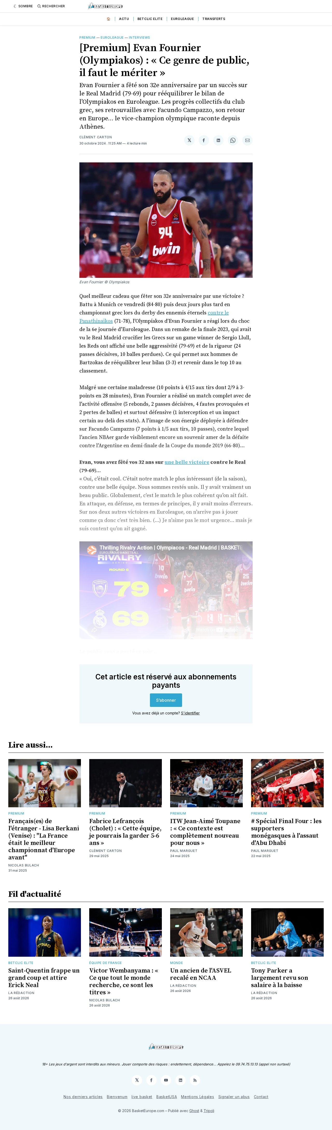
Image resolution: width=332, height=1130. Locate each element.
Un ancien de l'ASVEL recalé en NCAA (200, 974)
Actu (124, 19)
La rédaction (21, 993)
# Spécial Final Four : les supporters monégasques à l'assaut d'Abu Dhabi (286, 832)
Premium (87, 37)
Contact (261, 1096)
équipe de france (105, 963)
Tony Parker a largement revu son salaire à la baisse (279, 978)
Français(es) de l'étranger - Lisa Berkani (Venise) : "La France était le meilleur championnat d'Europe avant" (43, 839)
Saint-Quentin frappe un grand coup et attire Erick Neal (44, 978)
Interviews (139, 37)
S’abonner (166, 700)
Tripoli (209, 1110)
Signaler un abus (234, 1096)
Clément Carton (95, 137)
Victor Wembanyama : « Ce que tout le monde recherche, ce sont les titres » (123, 981)
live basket (142, 1096)
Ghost (194, 1110)
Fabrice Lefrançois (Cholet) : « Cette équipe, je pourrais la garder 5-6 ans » (125, 832)
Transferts (213, 19)
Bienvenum (117, 1096)
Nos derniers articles (83, 1096)
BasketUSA (166, 1096)
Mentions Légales (197, 1096)
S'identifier (190, 713)
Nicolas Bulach (23, 865)
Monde (176, 963)
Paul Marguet (183, 851)
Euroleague (182, 19)
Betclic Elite (150, 19)
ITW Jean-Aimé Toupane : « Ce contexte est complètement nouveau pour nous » (205, 832)
